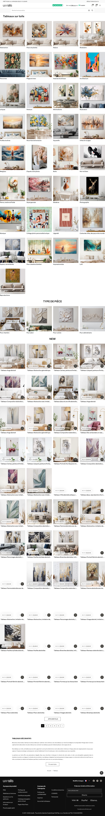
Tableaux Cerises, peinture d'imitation (66, 370)
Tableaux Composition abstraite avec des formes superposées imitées (13, 401)
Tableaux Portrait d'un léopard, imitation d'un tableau (66, 464)
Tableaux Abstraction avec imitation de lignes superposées (39, 495)
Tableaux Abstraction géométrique (38, 370)
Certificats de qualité (24, 795)
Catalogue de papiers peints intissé (24, 800)
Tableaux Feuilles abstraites (36, 650)
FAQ (4, 790)
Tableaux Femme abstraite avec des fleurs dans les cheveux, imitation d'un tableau (66, 526)
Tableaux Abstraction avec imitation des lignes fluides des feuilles (13, 495)
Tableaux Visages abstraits (62, 713)
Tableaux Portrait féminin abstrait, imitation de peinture (92, 557)
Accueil (49, 770)
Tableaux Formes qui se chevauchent (66, 681)
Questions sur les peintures (8, 798)
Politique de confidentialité (41, 793)
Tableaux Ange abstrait (8, 370)
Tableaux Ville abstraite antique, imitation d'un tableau (66, 495)
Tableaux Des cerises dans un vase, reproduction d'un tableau (92, 432)
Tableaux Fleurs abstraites (9, 713)
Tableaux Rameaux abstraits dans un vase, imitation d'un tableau (92, 650)
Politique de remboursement (22, 791)
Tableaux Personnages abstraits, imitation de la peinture (13, 557)
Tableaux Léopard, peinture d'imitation (92, 370)
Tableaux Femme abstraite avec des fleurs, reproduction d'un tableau (92, 588)
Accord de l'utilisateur (43, 801)
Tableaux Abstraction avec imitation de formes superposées (39, 401)
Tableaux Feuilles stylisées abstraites (39, 557)
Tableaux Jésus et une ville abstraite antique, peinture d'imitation (66, 401)
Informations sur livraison (8, 803)
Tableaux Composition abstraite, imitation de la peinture (39, 526)
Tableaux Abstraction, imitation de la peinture (92, 526)
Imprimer (40, 798)
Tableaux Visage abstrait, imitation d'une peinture (92, 619)
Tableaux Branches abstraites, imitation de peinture (66, 557)
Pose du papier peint (9, 808)
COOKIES (54, 793)
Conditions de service (58, 790)
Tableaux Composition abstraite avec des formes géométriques (66, 432)
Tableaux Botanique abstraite (90, 713)
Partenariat (55, 797)
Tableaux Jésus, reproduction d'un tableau (92, 495)
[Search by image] (89, 10)
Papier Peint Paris (23, 804)
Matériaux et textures (9, 793)
